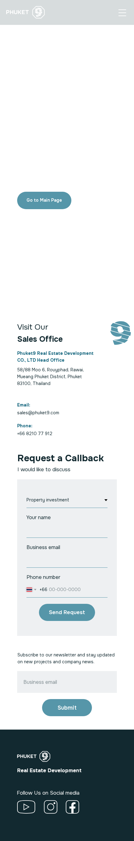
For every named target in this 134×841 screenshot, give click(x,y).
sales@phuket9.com (38, 413)
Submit (67, 707)
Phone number (43, 577)
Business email (43, 547)
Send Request (67, 612)
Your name (38, 517)
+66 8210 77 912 (34, 433)
